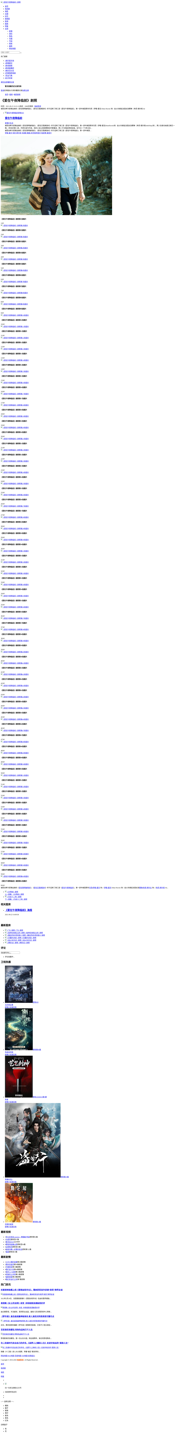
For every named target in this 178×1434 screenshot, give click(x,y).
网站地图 (12, 48)
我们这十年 (10, 1269)
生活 (11, 123)
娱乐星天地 (9, 61)
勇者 (6, 1099)
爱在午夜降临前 (13, 118)
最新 (10, 46)
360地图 (25, 1356)
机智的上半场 (11, 1274)
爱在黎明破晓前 (24, 888)
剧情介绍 (8, 1007)
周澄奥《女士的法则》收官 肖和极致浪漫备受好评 (23, 1303)
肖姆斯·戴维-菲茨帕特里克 (31, 133)
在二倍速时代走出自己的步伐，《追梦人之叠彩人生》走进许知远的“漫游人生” (35, 1343)
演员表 (14, 1007)
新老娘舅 (8, 65)
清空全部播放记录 (7, 82)
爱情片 (7, 123)
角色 (10, 36)
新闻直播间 (9, 68)
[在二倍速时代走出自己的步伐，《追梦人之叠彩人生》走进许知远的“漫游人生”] (30, 1347)
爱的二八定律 (11, 1272)
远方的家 (8, 78)
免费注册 (25, 90)
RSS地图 (11, 1356)
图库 (6, 24)
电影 (6, 11)
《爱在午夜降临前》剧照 (11, 2)
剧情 (10, 31)
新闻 (6, 21)
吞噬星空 (8, 63)
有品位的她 (9, 1052)
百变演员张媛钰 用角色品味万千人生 (17, 1330)
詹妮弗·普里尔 (46, 133)
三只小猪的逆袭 (11, 1262)
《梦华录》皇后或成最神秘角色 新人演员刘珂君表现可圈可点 (27, 1316)
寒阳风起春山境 (11, 1244)
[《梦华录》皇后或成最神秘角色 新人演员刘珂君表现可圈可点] (24, 1321)
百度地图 (18, 1356)
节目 (10, 41)
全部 (6, 29)
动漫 (6, 14)
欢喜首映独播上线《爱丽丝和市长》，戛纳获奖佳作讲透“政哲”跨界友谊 (32, 1290)
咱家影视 (37, 106)
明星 (6, 26)
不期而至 (9, 1267)
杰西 (90, 888)
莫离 (7, 1252)
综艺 (6, 16)
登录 (2, 90)
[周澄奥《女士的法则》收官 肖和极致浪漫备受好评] (20, 1307)
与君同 (8, 1239)
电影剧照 (17, 94)
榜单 (10, 43)
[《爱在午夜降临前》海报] (91, 918)
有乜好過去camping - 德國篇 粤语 (18, 1237)
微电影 (7, 19)
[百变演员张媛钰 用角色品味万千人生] (15, 1334)
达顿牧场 (9, 1247)
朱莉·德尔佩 (16, 133)
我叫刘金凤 (10, 1264)
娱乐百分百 (9, 70)
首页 (6, 6)
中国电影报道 (10, 73)
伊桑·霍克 (8, 133)
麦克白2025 (10, 1242)
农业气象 (8, 75)
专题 (10, 38)
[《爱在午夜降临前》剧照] (56, 214)
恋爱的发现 (9, 1224)
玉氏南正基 (9, 1005)
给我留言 (31, 1356)
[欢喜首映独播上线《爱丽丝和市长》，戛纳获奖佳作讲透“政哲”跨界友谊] (27, 1294)
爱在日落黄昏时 (39, 888)
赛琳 (140, 888)
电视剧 (7, 9)
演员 (10, 34)
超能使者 (9, 1277)
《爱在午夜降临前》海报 (18, 910)
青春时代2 (8, 1179)
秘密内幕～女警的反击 (14, 1249)
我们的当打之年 (11, 1279)
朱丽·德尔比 (147, 888)
